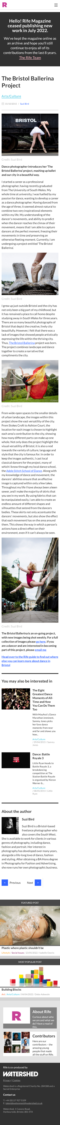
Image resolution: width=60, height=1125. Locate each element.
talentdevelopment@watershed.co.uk (24, 1103)
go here (41, 641)
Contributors (43, 1036)
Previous (12, 882)
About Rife (41, 1011)
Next (33, 882)
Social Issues (18, 952)
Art (3, 994)
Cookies (16, 1080)
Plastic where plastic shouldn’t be (23, 948)
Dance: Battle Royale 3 (41, 756)
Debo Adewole (42, 994)
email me (40, 650)
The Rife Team (30, 58)
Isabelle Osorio (46, 952)
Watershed (20, 1074)
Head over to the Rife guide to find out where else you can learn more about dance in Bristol (30, 661)
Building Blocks (11, 989)
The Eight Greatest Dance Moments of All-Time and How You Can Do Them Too (43, 700)
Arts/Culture (11, 96)
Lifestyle (6, 952)
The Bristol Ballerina (22, 343)
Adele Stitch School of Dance (24, 471)
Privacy (7, 1080)
